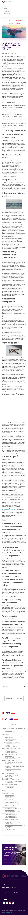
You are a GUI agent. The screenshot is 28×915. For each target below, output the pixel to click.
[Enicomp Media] (7, 2)
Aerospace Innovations (11, 802)
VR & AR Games (8, 740)
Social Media (8, 826)
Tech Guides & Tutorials (11, 22)
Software (14, 53)
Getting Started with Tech (11, 822)
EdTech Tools (8, 756)
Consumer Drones (9, 751)
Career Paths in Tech (10, 814)
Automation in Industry (11, 750)
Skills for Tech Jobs (10, 817)
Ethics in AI (7, 745)
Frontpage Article (7, 778)
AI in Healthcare (9, 786)
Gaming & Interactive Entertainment (11, 779)
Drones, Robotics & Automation (10, 748)
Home (5, 22)
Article (4, 734)
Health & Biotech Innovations (9, 784)
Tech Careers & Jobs (7, 813)
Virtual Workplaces (10, 739)
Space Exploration (9, 805)
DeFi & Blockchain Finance (11, 775)
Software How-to (9, 829)
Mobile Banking (9, 776)
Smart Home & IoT (6, 793)
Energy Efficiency (9, 810)
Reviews (4, 791)
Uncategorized (6, 830)
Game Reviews (8, 782)
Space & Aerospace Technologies (10, 800)
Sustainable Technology (8, 807)
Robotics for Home (9, 797)
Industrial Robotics (10, 752)
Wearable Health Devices (11, 788)
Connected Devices (9, 795)
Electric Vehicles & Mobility (12, 808)
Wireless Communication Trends (13, 732)
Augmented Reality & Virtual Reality (11, 736)
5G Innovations (9, 731)
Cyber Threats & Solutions (11, 743)
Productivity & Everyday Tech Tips (13, 825)
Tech (6, 771)
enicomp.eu (9, 912)
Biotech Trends (9, 787)
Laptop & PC (8, 823)
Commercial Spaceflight (11, 803)
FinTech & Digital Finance (8, 773)
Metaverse (7, 737)
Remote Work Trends (10, 816)
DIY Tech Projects (9, 820)
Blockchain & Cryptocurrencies (13, 764)
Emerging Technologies (8, 760)
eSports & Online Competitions (13, 781)
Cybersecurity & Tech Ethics (9, 742)
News (3, 790)
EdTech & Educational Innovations (11, 754)
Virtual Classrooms (10, 758)
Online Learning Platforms (12, 757)
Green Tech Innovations (11, 811)
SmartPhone (8, 799)
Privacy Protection (10, 746)
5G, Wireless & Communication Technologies (13, 728)
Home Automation (9, 796)
